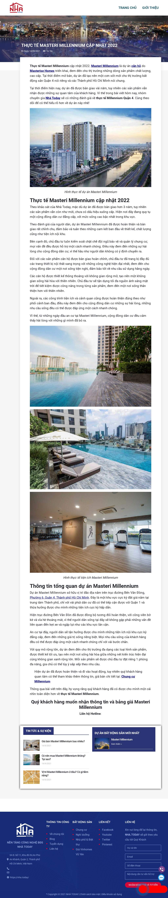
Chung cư (81, 829)
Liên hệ (54, 848)
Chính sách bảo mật (90, 894)
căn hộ (136, 66)
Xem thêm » (116, 744)
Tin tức (49, 51)
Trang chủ (127, 8)
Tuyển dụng (56, 843)
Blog (52, 839)
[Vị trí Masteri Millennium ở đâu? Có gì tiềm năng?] (31, 777)
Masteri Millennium (122, 739)
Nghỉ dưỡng (82, 834)
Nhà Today (53, 98)
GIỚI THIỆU (150, 8)
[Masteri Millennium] (102, 743)
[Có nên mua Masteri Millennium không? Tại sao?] (31, 759)
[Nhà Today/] (16, 7)
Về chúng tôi (57, 834)
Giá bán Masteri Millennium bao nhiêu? (63, 741)
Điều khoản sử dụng (112, 894)
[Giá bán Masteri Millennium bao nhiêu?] (31, 745)
